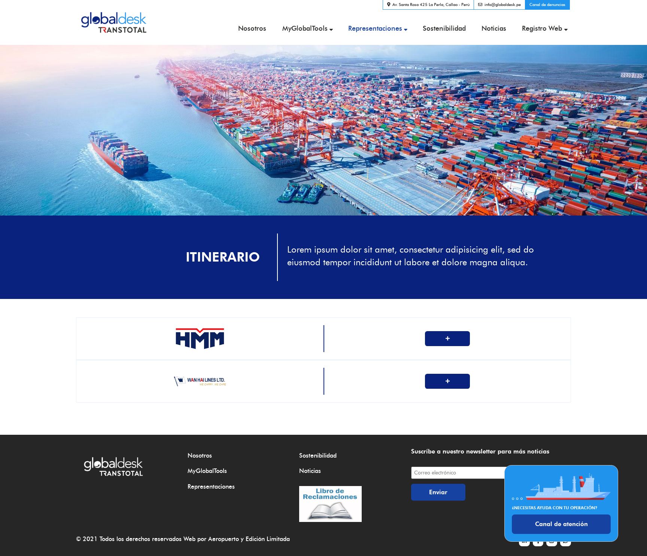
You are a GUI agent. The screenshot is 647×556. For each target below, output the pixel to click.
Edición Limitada (268, 539)
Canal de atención (561, 524)
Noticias (494, 28)
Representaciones (375, 28)
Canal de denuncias (547, 4)
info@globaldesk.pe (503, 4)
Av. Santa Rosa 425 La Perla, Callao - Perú (431, 4)
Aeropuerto (223, 539)
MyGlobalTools (305, 28)
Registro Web (542, 28)
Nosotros (252, 28)
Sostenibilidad (444, 28)
